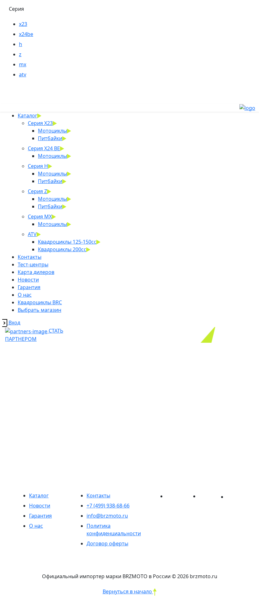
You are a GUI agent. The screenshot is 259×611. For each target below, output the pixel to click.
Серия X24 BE (44, 148)
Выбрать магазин (39, 309)
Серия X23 (40, 123)
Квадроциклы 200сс (62, 249)
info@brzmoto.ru (107, 515)
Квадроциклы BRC (40, 302)
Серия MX (40, 216)
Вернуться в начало (128, 591)
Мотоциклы (52, 130)
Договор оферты (107, 543)
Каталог (27, 115)
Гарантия (29, 287)
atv (22, 74)
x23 (23, 24)
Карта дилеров (36, 272)
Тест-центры (33, 264)
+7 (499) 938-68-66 (108, 505)
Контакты (29, 256)
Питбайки (50, 138)
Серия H (38, 166)
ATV (32, 234)
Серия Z (37, 191)
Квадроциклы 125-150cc (67, 241)
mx (22, 64)
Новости (28, 279)
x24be (26, 34)
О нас (25, 294)
